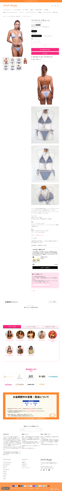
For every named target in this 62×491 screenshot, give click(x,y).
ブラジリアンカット (37, 36)
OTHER (4, 478)
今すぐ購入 (45, 53)
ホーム (4, 16)
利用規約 (51, 488)
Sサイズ (35, 31)
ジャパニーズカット (48, 36)
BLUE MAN (5, 465)
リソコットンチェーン (27, 16)
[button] (7, 9)
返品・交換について (37, 59)
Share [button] (34, 290)
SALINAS (5, 471)
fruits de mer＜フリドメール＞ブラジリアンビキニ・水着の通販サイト (23, 488)
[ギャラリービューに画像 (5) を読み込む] (6, 67)
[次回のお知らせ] (58, 1)
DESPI (4, 467)
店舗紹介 (23, 462)
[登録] (40, 429)
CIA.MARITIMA (6, 469)
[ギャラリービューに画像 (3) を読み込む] (19, 61)
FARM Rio (5, 473)
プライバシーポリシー (45, 488)
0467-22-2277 (49, 466)
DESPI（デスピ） (40, 235)
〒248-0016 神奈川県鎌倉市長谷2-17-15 (49, 463)
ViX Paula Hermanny (7, 462)
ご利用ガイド (24, 465)
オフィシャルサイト (26, 467)
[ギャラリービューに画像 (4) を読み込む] (25, 61)
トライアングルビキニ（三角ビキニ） (14, 16)
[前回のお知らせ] (3, 1)
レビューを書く (52, 301)
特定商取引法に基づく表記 (54, 489)
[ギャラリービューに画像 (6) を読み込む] (12, 67)
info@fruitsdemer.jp (48, 468)
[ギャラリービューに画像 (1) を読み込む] (6, 61)
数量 (32, 38)
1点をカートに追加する (45, 267)
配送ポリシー (57, 488)
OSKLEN (4, 475)
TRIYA (4, 476)
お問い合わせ (24, 464)
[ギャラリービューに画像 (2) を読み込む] (12, 61)
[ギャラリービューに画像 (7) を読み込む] (19, 67)
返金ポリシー (38, 488)
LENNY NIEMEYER (6, 464)
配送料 (36, 26)
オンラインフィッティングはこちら (41, 285)
